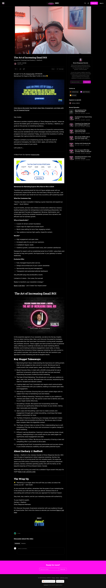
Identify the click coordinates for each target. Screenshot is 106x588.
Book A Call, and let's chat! (27, 472)
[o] (71, 112)
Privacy (53, 577)
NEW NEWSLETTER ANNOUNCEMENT (80, 110)
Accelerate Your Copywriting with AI (83, 117)
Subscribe (94, 3)
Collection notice (64, 577)
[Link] (12, 293)
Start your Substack (49, 581)
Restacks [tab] (23, 543)
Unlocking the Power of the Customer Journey (83, 157)
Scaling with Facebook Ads (82, 143)
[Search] (85, 3)
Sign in (101, 3)
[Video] (10, 28)
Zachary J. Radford (21, 63)
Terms (57, 577)
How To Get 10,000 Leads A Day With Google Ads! (82, 137)
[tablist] (20, 543)
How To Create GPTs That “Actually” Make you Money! (83, 150)
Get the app (60, 581)
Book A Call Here (19, 285)
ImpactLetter (30, 74)
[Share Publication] (88, 3)
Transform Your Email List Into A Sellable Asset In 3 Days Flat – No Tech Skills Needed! (82, 124)
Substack (46, 585)
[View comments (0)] (95, 31)
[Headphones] (10, 31)
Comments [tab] (17, 543)
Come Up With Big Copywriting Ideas (80, 130)
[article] (80, 112)
